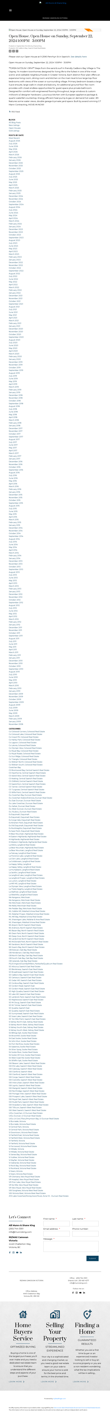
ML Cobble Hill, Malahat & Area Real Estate (27, 911)
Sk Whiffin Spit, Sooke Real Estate (23, 1061)
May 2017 (13, 448)
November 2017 (15, 431)
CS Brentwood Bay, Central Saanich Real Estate (29, 770)
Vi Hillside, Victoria (16, 1149)
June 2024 (13, 213)
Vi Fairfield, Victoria (17, 1141)
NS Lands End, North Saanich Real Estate (26, 939)
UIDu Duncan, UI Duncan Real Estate (25, 1116)
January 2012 (14, 625)
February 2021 (15, 323)
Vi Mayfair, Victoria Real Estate (21, 1160)
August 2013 (14, 572)
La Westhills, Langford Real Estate (23, 895)
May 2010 (13, 680)
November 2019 (15, 365)
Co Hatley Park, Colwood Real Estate (24, 740)
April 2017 (13, 451)
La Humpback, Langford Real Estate (24, 870)
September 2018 (16, 404)
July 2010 (13, 675)
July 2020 (13, 343)
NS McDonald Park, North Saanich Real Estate (28, 942)
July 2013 (13, 575)
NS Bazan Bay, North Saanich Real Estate (26, 931)
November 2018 (16, 398)
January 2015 (14, 525)
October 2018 (15, 401)
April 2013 (13, 583)
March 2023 (14, 254)
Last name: (78, 1219)
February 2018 (15, 423)
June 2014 (13, 545)
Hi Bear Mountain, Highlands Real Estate (26, 834)
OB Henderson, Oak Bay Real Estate (24, 953)
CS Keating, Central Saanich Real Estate (26, 779)
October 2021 (15, 301)
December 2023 (16, 229)
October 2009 (15, 699)
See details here (79, 56)
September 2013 (16, 569)
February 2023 (15, 257)
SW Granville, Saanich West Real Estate (25, 1080)
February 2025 (15, 191)
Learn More (15, 1382)
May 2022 (13, 282)
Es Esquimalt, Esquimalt (19, 814)
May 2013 (13, 581)
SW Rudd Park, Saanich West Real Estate (26, 1102)
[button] (10, 1253)
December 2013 (15, 561)
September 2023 (16, 238)
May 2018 (13, 415)
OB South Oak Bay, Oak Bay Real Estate (26, 958)
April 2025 (13, 185)
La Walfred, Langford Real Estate (23, 892)
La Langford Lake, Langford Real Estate (26, 875)
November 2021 (15, 298)
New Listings (14, 125)
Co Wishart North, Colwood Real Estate (25, 762)
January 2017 (14, 459)
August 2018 (14, 406)
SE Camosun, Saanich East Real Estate (25, 978)
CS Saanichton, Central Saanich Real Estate (27, 784)
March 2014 (14, 553)
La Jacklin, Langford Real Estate (22, 873)
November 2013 (15, 564)
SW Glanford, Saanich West (20, 1072)
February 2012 (15, 622)
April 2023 (13, 251)
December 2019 (15, 362)
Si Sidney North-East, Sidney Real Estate (26, 1022)
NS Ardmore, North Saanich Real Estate (26, 928)
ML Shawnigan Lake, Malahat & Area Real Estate (29, 920)
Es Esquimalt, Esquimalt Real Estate (24, 817)
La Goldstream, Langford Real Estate (24, 861)
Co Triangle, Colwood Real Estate (23, 759)
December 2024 (16, 196)
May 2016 (13, 481)
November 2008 (16, 724)
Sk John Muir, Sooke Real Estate (22, 1041)
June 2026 (13, 146)
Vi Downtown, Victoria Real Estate (23, 1132)
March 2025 (14, 188)
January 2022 (15, 293)
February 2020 (15, 356)
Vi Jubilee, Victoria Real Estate (21, 1157)
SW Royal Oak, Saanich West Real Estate (26, 1099)
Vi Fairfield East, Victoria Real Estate (24, 1135)
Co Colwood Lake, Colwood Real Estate (25, 734)
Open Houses (15, 128)
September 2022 (16, 271)
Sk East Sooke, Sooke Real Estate (23, 1038)
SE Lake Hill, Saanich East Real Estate (24, 994)
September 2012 (16, 603)
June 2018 (13, 412)
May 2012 (13, 614)
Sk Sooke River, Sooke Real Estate (23, 1052)
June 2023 (13, 246)
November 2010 (16, 663)
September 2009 (16, 702)
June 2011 (13, 644)
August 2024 (14, 207)
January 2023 (15, 260)
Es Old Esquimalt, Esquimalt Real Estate (26, 826)
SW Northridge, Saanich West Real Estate (26, 1091)
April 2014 (13, 550)
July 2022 (13, 276)
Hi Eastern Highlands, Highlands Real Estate (27, 837)
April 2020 (13, 351)
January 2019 (14, 392)
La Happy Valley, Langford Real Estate (25, 867)
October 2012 (15, 600)
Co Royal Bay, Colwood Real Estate (23, 751)
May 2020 (13, 348)
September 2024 (16, 204)
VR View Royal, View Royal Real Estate (25, 1188)
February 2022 (15, 290)
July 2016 (13, 475)
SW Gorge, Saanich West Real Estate (24, 1077)
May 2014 (13, 547)
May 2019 (13, 381)
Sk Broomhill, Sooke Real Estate (22, 1036)
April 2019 (13, 384)
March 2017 (14, 453)
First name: (49, 1219)
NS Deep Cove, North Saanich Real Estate (26, 936)
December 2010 (16, 661)
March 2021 (14, 321)
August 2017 (14, 439)
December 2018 (16, 395)
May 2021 (13, 315)
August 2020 (14, 340)
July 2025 (13, 177)
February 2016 (15, 489)
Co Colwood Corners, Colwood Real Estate (27, 732)
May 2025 (13, 182)
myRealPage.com (59, 1398)
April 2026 (13, 152)
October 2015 (14, 500)
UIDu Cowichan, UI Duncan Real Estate (26, 1113)
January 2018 (14, 426)
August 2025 (14, 174)
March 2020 (14, 354)
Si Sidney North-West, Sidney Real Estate (26, 1025)
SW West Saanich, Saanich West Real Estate (27, 1110)
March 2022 (14, 287)
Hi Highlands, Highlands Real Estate (24, 839)
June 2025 (13, 179)
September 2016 (16, 470)
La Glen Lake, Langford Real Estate (24, 859)
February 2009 (15, 719)
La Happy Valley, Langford (20, 864)
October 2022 (15, 268)
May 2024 (13, 215)
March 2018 (14, 420)
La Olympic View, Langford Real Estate (25, 886)
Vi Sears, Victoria (15, 1171)
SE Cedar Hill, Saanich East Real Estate (25, 980)
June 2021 (13, 312)
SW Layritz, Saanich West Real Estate (24, 1085)
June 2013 (13, 578)
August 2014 (14, 539)
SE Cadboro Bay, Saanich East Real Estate (31, 48)
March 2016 (14, 486)
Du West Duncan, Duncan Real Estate (25, 809)
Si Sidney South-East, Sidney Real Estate (26, 1027)
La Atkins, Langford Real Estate (22, 845)
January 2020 (15, 359)
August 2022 (14, 274)
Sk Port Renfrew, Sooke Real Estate (24, 1044)
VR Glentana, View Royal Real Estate (24, 1177)
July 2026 (13, 144)
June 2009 (13, 710)
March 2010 (14, 686)
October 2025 (15, 168)
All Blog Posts (15, 123)
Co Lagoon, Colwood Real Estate (23, 743)
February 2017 (15, 456)
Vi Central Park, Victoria (19, 1127)
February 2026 (15, 157)
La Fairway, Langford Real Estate (23, 853)
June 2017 (13, 445)
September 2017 (16, 437)
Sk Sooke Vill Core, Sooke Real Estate (25, 1055)
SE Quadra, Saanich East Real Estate (24, 1011)
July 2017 (13, 442)
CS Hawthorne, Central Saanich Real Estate (27, 773)
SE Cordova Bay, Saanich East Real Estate (26, 983)
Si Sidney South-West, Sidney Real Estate (26, 1030)
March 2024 (14, 221)
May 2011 (12, 647)
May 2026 (13, 149)
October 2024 (15, 202)
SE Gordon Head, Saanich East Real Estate (27, 989)
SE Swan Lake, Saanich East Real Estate (25, 1016)
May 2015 (13, 514)
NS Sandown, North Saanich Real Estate (26, 944)
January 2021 (14, 326)
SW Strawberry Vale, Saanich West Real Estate (28, 1105)
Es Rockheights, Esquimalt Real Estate (25, 828)
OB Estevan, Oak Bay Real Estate (23, 950)
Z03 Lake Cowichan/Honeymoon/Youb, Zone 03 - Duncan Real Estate (39, 1196)
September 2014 (16, 536)
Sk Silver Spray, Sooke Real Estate (23, 1050)
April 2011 (13, 650)
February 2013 (15, 589)
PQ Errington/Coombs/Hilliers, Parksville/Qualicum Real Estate (36, 964)
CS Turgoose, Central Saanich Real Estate (26, 790)
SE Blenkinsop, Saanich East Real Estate (26, 969)
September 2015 (16, 503)
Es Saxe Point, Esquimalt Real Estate (24, 831)
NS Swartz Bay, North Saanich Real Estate (26, 947)
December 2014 (15, 528)
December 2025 (16, 163)
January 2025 (15, 193)
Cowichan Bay (15, 767)
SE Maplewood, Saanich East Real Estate (26, 1000)
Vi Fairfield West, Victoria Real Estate (24, 1138)
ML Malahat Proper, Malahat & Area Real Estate (29, 914)
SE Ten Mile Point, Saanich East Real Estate (27, 1019)
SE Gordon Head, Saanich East (22, 986)
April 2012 (13, 616)
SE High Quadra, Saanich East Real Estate (26, 991)
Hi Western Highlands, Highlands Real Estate (28, 842)
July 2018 (13, 409)
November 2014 (15, 531)
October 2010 (15, 666)
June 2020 (13, 345)
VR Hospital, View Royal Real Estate (24, 1179)
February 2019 (15, 390)
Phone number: (80, 1229)
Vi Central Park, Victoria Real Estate (24, 1130)
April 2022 (13, 285)
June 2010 (13, 677)
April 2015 (13, 517)
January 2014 (14, 558)
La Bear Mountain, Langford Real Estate (26, 850)
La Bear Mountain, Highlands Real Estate (26, 848)
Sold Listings (14, 131)
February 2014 (15, 556)
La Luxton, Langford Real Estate (22, 881)
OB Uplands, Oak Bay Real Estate (23, 961)
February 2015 (15, 522)
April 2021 (13, 318)
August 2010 (14, 672)
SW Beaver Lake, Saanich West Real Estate (27, 1063)
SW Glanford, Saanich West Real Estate (25, 1074)
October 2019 (15, 368)
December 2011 (15, 628)
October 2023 (15, 235)
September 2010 (16, 669)
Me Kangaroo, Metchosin (19, 897)
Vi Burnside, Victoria (17, 1121)
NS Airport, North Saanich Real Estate (25, 925)
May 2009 (13, 713)
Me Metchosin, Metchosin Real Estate (25, 903)
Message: (48, 1239)
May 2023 (13, 249)
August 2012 (14, 605)
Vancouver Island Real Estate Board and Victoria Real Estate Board (77, 1407)
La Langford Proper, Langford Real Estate (27, 878)
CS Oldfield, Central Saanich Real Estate (26, 781)
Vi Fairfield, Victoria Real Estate (22, 1144)
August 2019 (14, 373)
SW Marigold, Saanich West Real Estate (25, 1088)
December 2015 (15, 495)
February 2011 (15, 655)
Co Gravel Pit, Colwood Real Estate (23, 737)
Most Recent (14, 138)
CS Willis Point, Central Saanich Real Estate (27, 792)
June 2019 (13, 379)
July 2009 (13, 708)
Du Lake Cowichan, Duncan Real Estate (26, 803)
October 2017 (15, 434)
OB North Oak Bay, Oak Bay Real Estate (26, 956)
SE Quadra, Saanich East (19, 1008)
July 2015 (13, 509)
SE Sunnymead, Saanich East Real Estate (26, 1014)
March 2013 (14, 586)
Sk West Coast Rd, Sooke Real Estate (24, 1058)
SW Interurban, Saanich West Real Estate (26, 1083)
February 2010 (15, 688)
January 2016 (14, 492)
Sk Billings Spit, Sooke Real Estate (23, 1033)
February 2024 (15, 224)
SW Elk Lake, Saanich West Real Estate (25, 1066)
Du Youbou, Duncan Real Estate (23, 812)
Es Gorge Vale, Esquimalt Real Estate (24, 820)
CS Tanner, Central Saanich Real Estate (25, 787)
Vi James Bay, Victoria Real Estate (23, 1155)
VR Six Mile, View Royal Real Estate (23, 1185)
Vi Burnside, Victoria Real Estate (22, 1124)
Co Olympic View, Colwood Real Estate (25, 748)
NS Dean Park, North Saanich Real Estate (26, 933)
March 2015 (14, 520)
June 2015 (13, 511)
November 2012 (15, 597)
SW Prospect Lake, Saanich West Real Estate (28, 1097)
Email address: (51, 1229)
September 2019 (16, 370)
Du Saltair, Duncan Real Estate (22, 806)
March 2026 (14, 155)
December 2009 (16, 694)
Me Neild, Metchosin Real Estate (22, 906)
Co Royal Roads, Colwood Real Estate (25, 754)
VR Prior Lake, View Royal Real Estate (25, 1182)
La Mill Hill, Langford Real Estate (22, 884)
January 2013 (14, 592)
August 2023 (14, 240)
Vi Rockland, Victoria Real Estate (22, 1168)
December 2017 (15, 428)
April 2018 (13, 417)
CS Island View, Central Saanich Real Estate (27, 776)
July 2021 (13, 309)
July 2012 (13, 608)
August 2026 (14, 141)
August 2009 (14, 705)
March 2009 (14, 716)
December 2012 (15, 594)
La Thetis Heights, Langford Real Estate (25, 889)
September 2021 (16, 304)
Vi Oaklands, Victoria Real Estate (22, 1163)
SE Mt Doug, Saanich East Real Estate (25, 1003)
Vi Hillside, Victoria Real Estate (21, 1152)
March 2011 (13, 652)
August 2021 (14, 307)
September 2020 (16, 337)
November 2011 (15, 630)
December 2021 (15, 296)
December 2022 (16, 262)
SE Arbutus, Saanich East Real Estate (24, 967)
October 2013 (15, 567)
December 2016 (15, 462)
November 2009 (16, 697)
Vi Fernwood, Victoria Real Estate (23, 1146)
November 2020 (16, 332)
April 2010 (13, 683)
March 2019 (14, 387)
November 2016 (15, 464)
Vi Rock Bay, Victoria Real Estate (22, 1166)
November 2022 (16, 265)
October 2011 (14, 633)
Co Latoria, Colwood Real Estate (22, 745)
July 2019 (13, 376)
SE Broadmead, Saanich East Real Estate (26, 972)
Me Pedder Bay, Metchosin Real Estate (25, 909)
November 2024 (16, 199)
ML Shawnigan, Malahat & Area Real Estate (27, 922)
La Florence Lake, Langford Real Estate (25, 856)
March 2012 (14, 619)
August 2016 (14, 473)
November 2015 (15, 498)
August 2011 (14, 639)
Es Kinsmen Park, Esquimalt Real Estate (26, 823)
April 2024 (13, 218)
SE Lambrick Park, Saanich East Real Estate (27, 997)
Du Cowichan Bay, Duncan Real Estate (25, 795)
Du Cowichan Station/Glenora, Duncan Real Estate (30, 798)
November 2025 (16, 166)
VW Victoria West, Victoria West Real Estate (27, 1193)
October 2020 (15, 334)
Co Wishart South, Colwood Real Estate (26, 765)
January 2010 (14, 691)
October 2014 (15, 533)
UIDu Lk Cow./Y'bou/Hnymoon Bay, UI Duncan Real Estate (34, 1119)
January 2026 (15, 160)
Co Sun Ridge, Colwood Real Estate (24, 756)
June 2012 (13, 611)
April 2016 (13, 484)
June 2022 (13, 279)
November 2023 (16, 232)
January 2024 (15, 227)
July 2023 (13, 243)
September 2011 (16, 636)
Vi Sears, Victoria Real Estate (21, 1174)
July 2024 (13, 210)
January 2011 (14, 658)
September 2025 (16, 171)
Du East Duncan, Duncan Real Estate (25, 801)
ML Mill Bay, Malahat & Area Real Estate (25, 917)
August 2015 (14, 506)
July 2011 (12, 641)
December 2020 (16, 329)
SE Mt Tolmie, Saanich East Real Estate (25, 1005)
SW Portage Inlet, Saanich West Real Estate (27, 1094)
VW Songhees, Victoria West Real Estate (26, 1190)
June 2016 (13, 478)
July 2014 (13, 542)
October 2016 (14, 467)
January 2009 (15, 722)
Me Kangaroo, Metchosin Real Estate (24, 900)
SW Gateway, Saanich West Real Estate (25, 1069)
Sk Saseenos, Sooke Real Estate (22, 1047)
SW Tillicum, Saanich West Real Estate (25, 1108)
